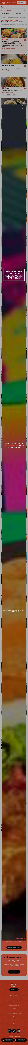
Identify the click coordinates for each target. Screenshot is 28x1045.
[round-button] (23, 107)
